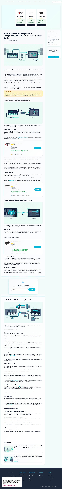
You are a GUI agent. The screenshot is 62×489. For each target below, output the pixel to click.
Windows (30, 480)
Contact (56, 486)
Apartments (31, 475)
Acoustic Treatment (20, 1)
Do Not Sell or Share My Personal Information (9, 485)
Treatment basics (22, 480)
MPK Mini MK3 (12, 355)
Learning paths (51, 478)
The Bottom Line (50, 42)
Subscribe (53, 56)
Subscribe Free (31, 289)
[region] (12, 482)
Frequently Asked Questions (52, 44)
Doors (30, 478)
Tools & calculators (51, 477)
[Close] (20, 478)
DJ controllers (41, 475)
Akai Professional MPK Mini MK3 (22, 137)
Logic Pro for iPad (21, 386)
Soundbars (35, 1)
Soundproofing (28, 1)
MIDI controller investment (10, 390)
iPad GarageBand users (11, 404)
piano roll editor (6, 348)
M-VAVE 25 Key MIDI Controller (16, 236)
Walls (30, 477)
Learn (45, 1)
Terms (52, 486)
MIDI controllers (41, 477)
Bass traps (21, 477)
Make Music (40, 1)
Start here (50, 475)
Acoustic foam (22, 475)
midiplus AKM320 (12, 180)
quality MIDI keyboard (15, 380)
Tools (49, 1)
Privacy (50, 480)
